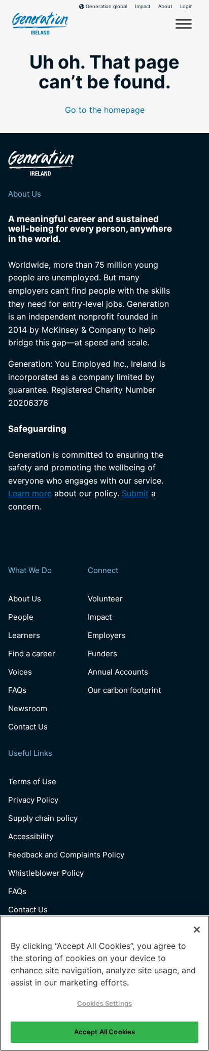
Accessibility (30, 836)
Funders (102, 653)
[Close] (197, 929)
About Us (24, 598)
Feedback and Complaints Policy (66, 854)
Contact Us (28, 726)
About (165, 6)
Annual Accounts (118, 672)
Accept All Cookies (104, 1032)
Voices (20, 672)
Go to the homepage (105, 110)
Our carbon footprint (124, 690)
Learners (24, 635)
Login (186, 6)
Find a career (31, 653)
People (20, 617)
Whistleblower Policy (46, 873)
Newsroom (27, 708)
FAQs (17, 690)
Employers (107, 635)
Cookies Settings (104, 1003)
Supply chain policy (43, 818)
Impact (142, 6)
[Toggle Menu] (184, 23)
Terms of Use (32, 781)
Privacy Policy (33, 800)
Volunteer (105, 598)
